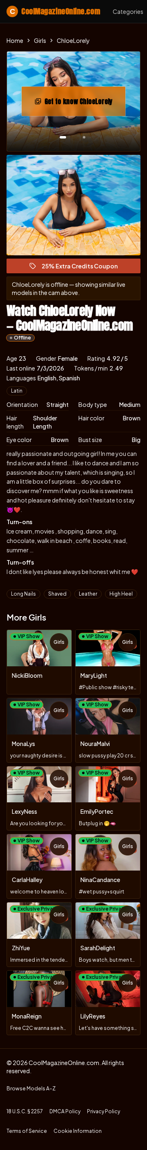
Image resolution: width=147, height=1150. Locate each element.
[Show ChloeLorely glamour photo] (84, 137)
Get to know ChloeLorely (85, 103)
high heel (121, 594)
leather (88, 594)
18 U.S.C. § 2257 (25, 1111)
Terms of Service (27, 1131)
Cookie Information (77, 1131)
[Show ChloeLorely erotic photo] (63, 137)
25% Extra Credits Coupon (83, 267)
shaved (57, 594)
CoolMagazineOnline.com (55, 11)
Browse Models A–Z (31, 1088)
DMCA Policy (64, 1111)
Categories (128, 11)
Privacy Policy (103, 1111)
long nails (23, 594)
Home (15, 40)
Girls (40, 40)
